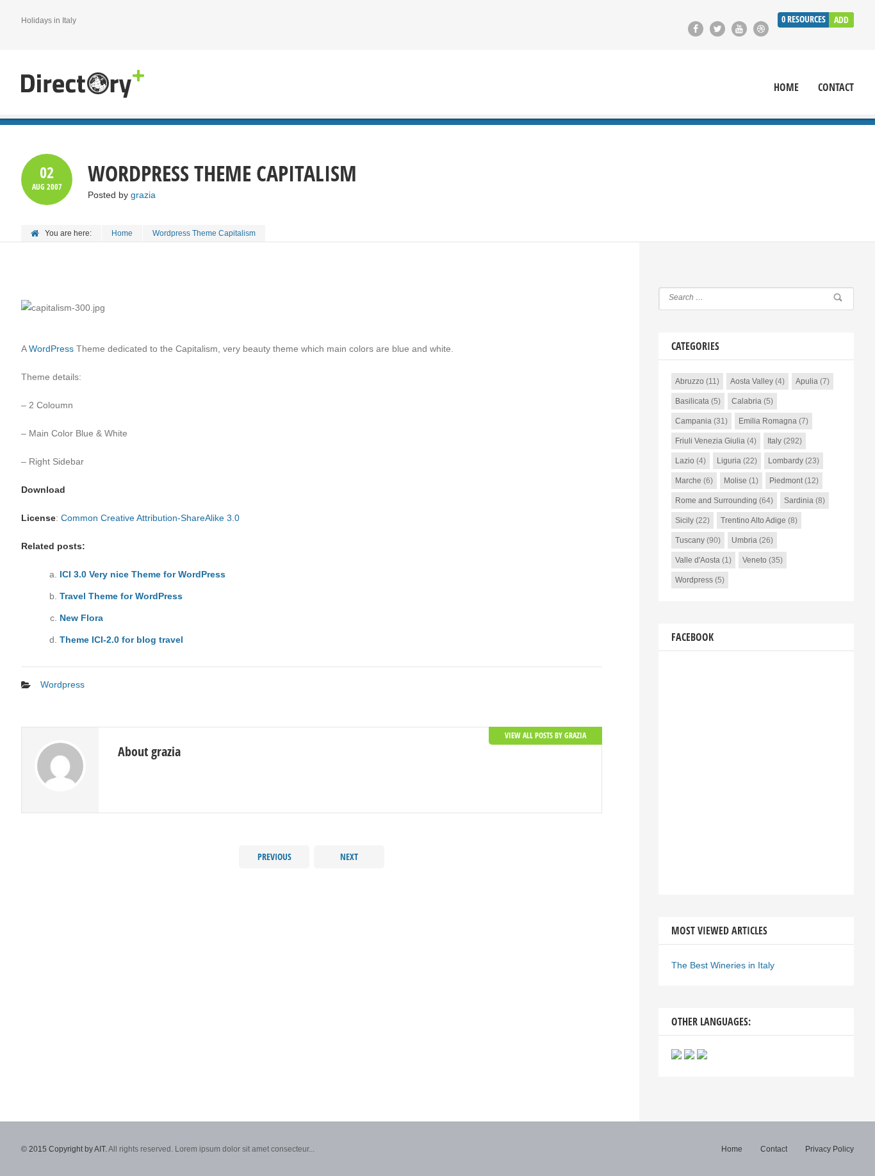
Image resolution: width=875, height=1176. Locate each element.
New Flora (81, 618)
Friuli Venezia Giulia (710, 440)
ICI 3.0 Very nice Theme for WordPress (142, 574)
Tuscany (690, 540)
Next (349, 856)
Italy (774, 440)
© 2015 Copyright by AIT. (64, 1149)
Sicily (684, 520)
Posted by (122, 195)
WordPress (51, 349)
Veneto (754, 560)
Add (841, 19)
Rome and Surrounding (716, 500)
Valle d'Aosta (697, 560)
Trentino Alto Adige (753, 520)
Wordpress (62, 684)
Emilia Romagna (768, 421)
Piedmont (786, 480)
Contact (836, 87)
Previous (274, 856)
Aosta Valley (751, 381)
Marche (688, 480)
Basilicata (692, 401)
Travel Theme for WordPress (121, 596)
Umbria (744, 540)
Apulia (807, 381)
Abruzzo (689, 381)
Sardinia (799, 500)
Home (786, 87)
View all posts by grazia (545, 735)
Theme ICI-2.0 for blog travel (121, 639)
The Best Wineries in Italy (722, 965)
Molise (735, 480)
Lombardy (785, 460)
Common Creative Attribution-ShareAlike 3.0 (150, 518)
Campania (693, 421)
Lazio (684, 460)
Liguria (729, 460)
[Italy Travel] (82, 84)
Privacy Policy (829, 1149)
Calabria (747, 401)
